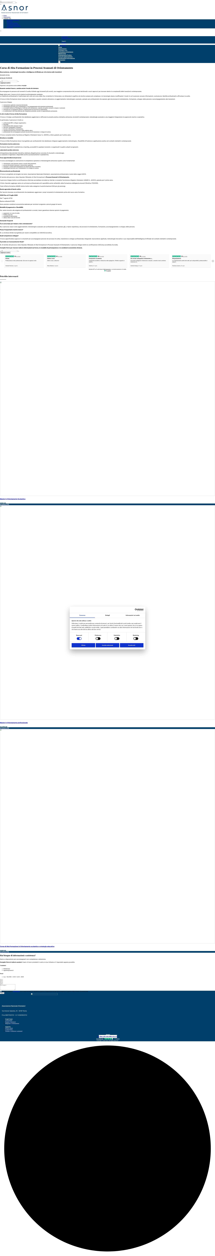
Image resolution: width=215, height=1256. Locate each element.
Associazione (6, 17)
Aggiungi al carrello (5, 82)
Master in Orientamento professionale (14, 723)
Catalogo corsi (7, 18)
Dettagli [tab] (107, 615)
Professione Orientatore (13, 20)
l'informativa (16, 991)
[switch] (96, 638)
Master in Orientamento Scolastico (12, 499)
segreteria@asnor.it (67, 38)
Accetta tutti (131, 645)
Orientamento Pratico (12, 23)
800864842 (65, 37)
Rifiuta (83, 645)
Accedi (64, 42)
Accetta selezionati (107, 645)
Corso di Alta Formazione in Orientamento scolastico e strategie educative (27, 946)
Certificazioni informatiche (14, 26)
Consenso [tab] (82, 615)
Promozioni (10, 27)
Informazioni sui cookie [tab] (133, 615)
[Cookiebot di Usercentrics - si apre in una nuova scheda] (136, 610)
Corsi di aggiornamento (13, 24)
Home (5, 15)
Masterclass (10, 21)
